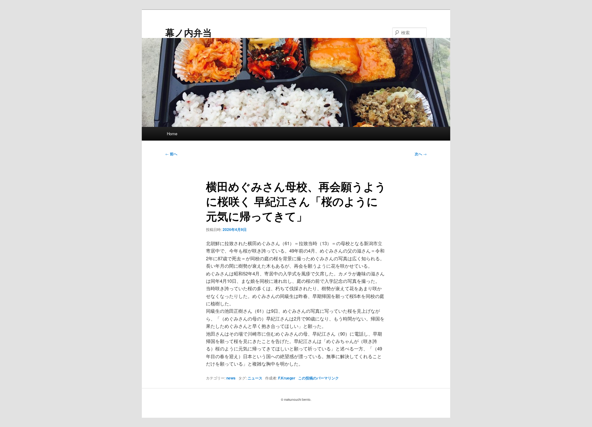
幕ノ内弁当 (188, 32)
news (231, 378)
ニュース (255, 378)
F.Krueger (286, 378)
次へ (421, 154)
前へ (171, 154)
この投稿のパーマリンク (318, 378)
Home (172, 133)
